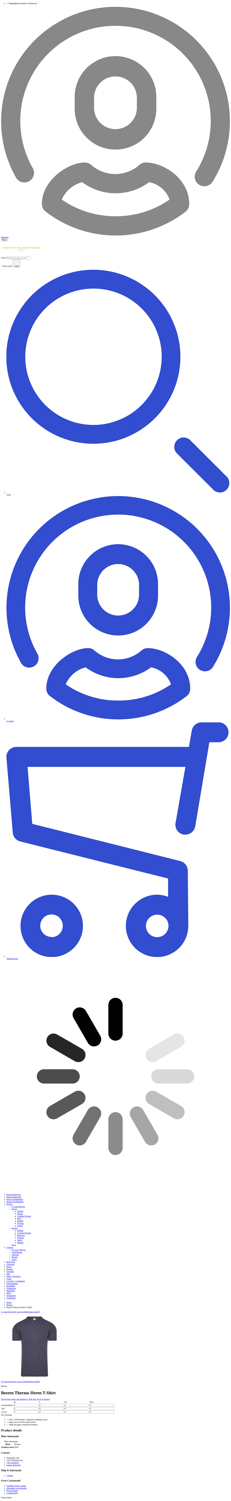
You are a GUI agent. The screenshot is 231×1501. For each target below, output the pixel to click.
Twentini (10, 1271)
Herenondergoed (13, 1194)
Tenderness (11, 1288)
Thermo (20, 1223)
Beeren (9, 1204)
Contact (9, 1475)
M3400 (20, 1221)
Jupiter (20, 1226)
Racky (9, 1267)
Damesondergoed (13, 1197)
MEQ (8, 1293)
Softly (19, 1240)
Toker (8, 1279)
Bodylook (10, 1262)
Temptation (11, 1295)
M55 (19, 1219)
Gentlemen (11, 1298)
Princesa (15, 1255)
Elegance (21, 1235)
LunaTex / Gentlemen (15, 1281)
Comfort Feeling (24, 1216)
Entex (14, 1259)
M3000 (20, 1211)
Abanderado (17, 1252)
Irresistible (10, 1286)
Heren (14, 1209)
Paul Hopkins (12, 1283)
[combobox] (18, 258)
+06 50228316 (12, 1463)
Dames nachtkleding (15, 1202)
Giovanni (10, 1264)
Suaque (9, 1269)
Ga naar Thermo (19, 1250)
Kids (14, 1245)
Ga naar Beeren (18, 1206)
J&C (8, 1274)
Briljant (20, 1243)
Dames (15, 1228)
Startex (20, 1214)
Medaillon (10, 1291)
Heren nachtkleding (14, 1199)
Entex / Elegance (13, 1276)
